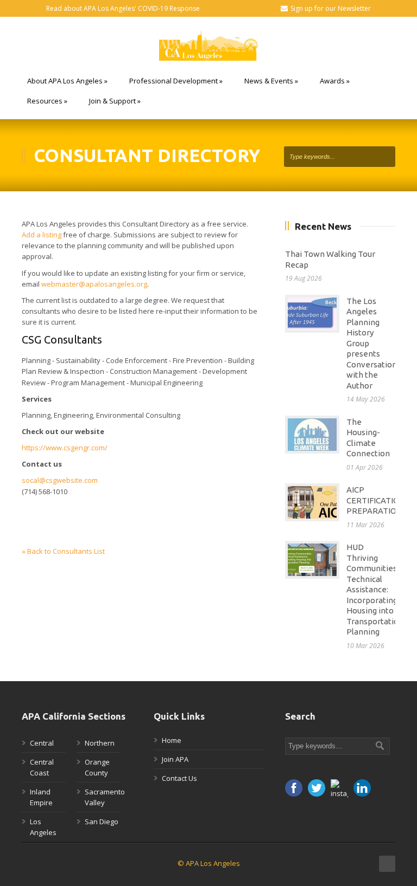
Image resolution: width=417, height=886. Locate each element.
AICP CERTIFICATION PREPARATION (375, 500)
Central (42, 743)
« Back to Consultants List (63, 551)
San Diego (101, 821)
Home (171, 740)
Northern (100, 743)
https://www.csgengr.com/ (65, 447)
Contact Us (179, 778)
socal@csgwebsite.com (60, 480)
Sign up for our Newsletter (330, 8)
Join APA (175, 759)
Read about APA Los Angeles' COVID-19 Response (123, 8)
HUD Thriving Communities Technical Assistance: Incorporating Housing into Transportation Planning (374, 589)
